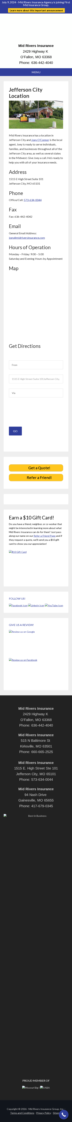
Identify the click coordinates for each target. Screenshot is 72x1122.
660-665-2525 (42, 752)
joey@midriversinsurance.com (27, 237)
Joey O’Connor (40, 139)
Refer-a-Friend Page (45, 535)
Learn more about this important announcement (36, 10)
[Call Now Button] (64, 1114)
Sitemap (57, 1112)
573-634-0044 (33, 200)
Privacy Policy (43, 1112)
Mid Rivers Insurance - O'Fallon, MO (36, 30)
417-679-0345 (42, 806)
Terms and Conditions (22, 1112)
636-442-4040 (42, 63)
